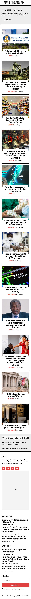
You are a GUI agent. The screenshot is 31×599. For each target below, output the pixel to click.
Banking (11, 329)
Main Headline (11, 91)
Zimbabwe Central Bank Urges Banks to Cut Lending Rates (15, 52)
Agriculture (11, 227)
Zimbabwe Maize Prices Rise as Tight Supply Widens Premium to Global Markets (15, 222)
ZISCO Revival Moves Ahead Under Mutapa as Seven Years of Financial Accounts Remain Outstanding (15, 154)
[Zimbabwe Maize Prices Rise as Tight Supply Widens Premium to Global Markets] (15, 209)
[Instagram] (8, 468)
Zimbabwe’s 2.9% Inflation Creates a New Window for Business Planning (15, 120)
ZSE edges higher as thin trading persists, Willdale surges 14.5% (15, 426)
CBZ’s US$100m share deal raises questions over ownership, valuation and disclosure (15, 324)
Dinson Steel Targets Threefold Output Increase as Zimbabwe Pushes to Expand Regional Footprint (16, 85)
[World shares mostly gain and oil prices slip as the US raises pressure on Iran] (15, 176)
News (11, 55)
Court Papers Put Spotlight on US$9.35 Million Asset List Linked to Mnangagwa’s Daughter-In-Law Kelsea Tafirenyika (15, 360)
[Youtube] (17, 468)
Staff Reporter (18, 55)
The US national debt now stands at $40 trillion (15, 395)
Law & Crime (11, 367)
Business (11, 125)
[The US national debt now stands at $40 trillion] (15, 383)
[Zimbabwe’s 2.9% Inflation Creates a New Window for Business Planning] (15, 107)
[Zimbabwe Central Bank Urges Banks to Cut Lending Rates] (15, 40)
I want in (14, 585)
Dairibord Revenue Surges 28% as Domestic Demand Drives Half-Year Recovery (16, 256)
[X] (12, 468)
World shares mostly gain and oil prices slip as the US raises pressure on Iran (15, 189)
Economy (11, 398)
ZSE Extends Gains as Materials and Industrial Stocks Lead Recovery (15, 289)
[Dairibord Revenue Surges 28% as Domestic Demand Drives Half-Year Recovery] (15, 243)
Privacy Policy (19, 589)
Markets (11, 194)
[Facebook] (3, 468)
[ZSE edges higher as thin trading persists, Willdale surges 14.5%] (15, 414)
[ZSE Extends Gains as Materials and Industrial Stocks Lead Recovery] (15, 276)
